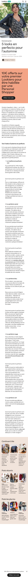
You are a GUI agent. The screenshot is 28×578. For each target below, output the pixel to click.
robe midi (22, 429)
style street (8, 197)
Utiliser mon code (8, 98)
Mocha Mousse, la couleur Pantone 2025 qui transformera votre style (13, 488)
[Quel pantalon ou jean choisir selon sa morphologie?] (5, 506)
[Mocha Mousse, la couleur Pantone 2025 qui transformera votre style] (14, 478)
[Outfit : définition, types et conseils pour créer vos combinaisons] (22, 478)
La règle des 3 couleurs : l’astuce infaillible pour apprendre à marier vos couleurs (22, 461)
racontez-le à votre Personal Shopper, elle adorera (14, 356)
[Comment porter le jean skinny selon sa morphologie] (22, 506)
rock (10, 420)
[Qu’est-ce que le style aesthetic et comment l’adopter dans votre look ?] (5, 478)
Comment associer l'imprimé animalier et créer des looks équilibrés (5, 461)
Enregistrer (23, 5)
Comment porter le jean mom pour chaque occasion (13, 459)
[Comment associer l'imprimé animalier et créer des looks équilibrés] (5, 448)
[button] (25, 1)
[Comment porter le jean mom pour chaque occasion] (14, 448)
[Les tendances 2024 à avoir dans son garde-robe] (14, 506)
